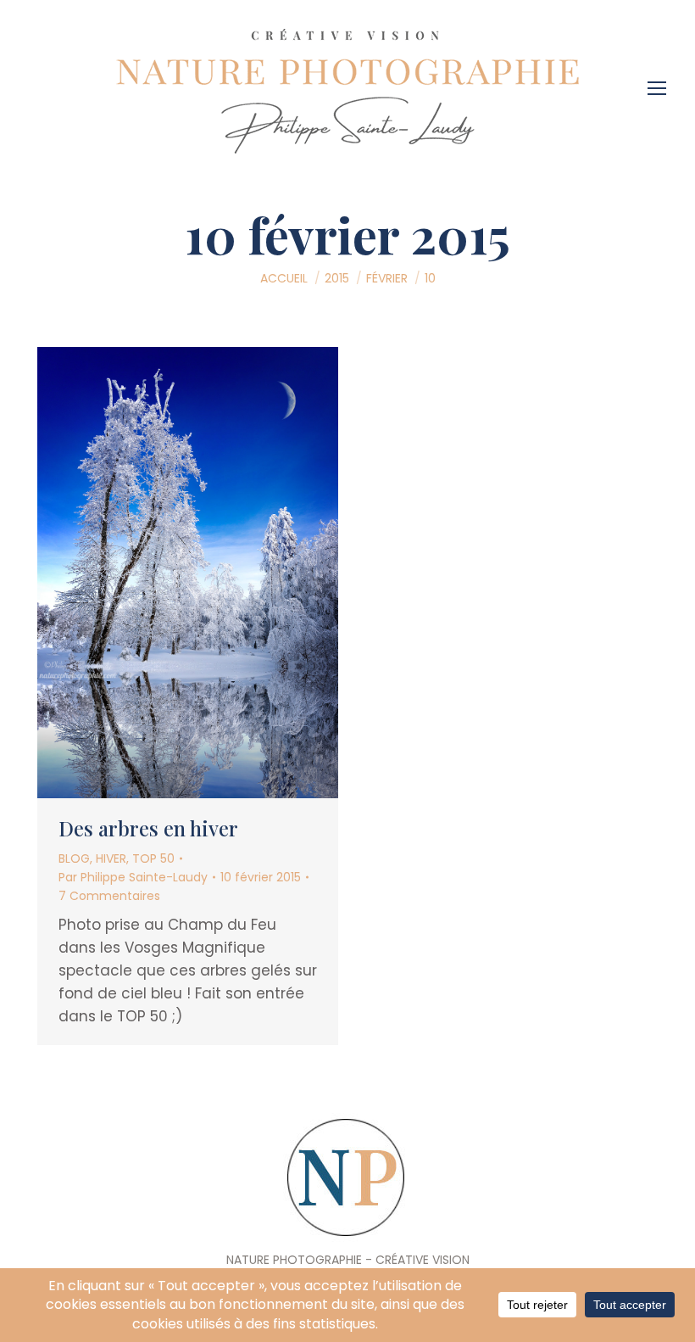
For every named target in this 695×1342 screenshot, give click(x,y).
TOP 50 (153, 858)
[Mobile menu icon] (661, 82)
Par (133, 877)
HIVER (111, 858)
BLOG (74, 858)
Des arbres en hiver (148, 828)
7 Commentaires (109, 895)
